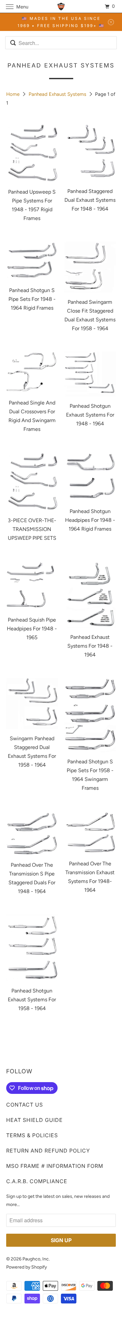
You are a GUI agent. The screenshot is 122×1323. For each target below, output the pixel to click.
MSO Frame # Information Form (54, 1166)
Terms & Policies (32, 1135)
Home (13, 94)
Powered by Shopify (26, 1267)
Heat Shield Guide (34, 1120)
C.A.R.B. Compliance (36, 1181)
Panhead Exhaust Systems (58, 94)
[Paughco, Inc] (61, 6)
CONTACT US (24, 1104)
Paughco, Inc (35, 1259)
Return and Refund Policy (48, 1150)
